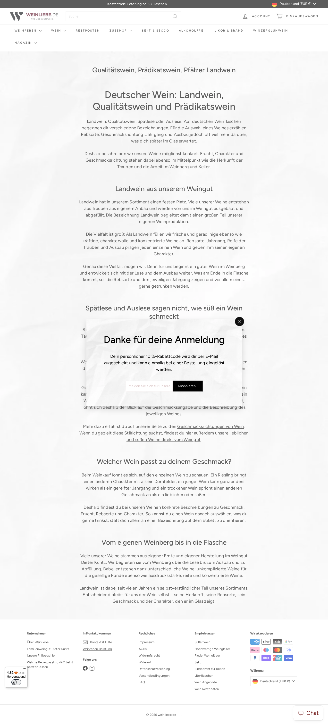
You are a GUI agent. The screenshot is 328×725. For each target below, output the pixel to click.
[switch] (16, 682)
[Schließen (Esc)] (239, 321)
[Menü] (24, 670)
